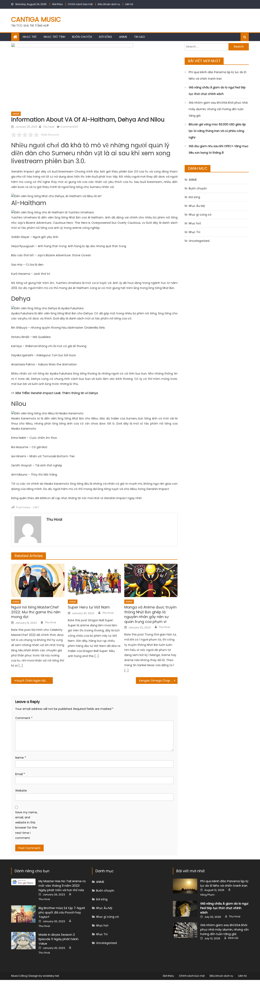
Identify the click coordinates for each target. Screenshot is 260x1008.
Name (20, 758)
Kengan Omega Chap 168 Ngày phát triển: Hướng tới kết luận (158, 681)
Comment (23, 718)
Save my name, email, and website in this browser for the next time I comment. (26, 825)
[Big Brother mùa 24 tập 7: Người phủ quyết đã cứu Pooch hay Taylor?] (23, 914)
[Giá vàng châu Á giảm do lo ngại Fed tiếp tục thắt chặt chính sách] (185, 909)
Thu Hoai (48, 127)
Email (20, 774)
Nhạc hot (195, 223)
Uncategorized (199, 241)
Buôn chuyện (82, 37)
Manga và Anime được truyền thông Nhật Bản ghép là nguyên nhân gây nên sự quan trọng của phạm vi (150, 614)
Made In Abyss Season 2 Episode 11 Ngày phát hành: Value (59, 939)
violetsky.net (51, 976)
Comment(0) (69, 127)
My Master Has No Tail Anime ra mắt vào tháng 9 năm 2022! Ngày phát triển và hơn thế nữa (62, 885)
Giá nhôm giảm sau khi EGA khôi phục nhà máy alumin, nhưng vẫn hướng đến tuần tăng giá (218, 109)
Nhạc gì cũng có (200, 215)
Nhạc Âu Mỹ (197, 206)
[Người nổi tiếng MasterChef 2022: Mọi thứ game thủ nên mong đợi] (37, 580)
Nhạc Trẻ (30, 37)
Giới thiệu (57, 4)
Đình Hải (233, 938)
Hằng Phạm (207, 895)
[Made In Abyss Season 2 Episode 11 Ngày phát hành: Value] (23, 940)
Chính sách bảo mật (80, 4)
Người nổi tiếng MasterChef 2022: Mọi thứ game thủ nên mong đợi (35, 612)
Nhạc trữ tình (54, 37)
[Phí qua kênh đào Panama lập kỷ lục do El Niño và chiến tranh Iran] (185, 886)
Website (21, 791)
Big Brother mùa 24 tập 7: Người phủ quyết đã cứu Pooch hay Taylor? (62, 912)
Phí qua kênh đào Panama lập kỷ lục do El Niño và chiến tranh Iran (217, 75)
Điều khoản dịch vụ (109, 4)
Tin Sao (139, 37)
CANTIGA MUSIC (36, 19)
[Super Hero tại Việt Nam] (94, 580)
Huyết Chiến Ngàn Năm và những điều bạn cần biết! (34, 681)
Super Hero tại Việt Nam (89, 607)
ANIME (123, 37)
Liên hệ (129, 4)
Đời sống (105, 37)
